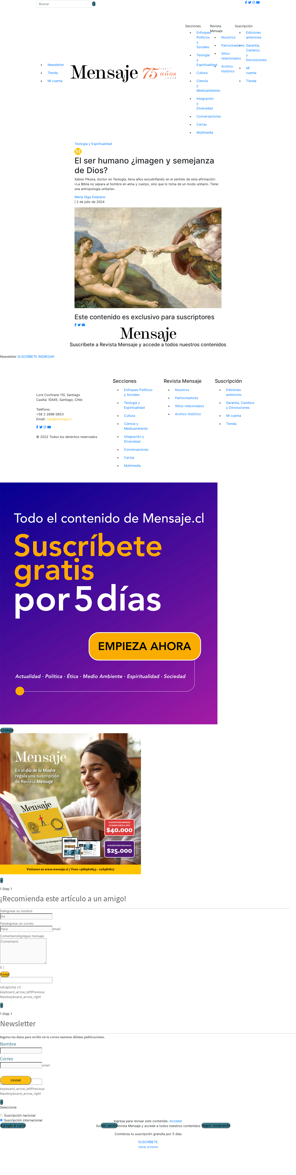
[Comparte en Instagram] (83, 325)
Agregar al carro (12, 1125)
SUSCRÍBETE (148, 1142)
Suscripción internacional (23, 1120)
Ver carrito (109, 1125)
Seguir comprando (216, 1125)
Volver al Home (148, 1147)
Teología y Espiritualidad (93, 144)
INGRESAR (46, 357)
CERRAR (6, 730)
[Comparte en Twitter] (79, 325)
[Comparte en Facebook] (76, 325)
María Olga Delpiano (90, 197)
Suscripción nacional (19, 1115)
